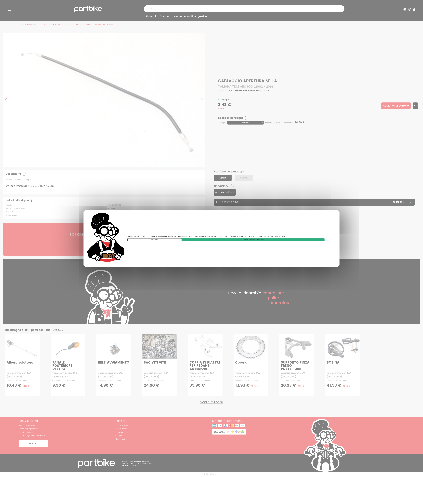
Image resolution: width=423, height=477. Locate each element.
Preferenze (154, 240)
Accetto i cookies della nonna (253, 240)
